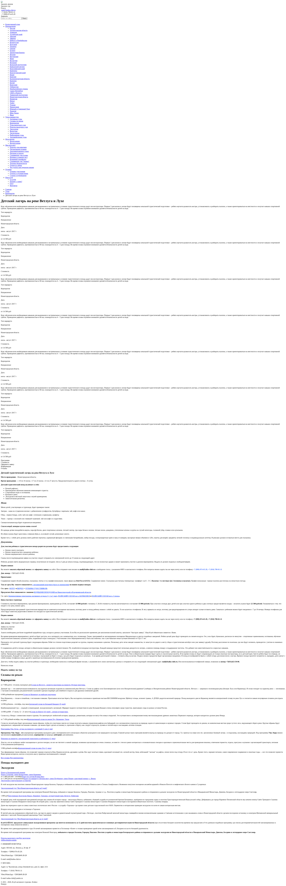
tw (5, 840)
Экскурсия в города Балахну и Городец (16, 781)
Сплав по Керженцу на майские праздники (39, 694)
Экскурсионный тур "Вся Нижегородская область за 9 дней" (24, 788)
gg (8, 840)
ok (7, 840)
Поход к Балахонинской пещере (13, 772)
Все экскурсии (24, 838)
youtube (14, 840)
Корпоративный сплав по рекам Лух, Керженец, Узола (48, 719)
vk (2, 840)
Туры (7, 191)
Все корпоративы (16, 758)
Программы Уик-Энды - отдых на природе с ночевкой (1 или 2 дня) (27, 729)
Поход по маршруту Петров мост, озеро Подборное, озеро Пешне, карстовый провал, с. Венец (60, 779)
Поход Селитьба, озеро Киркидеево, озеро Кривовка (21, 774)
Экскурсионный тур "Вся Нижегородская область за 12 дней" (24, 819)
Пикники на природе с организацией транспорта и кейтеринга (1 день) (28, 739)
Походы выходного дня (10, 838)
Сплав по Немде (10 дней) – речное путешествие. (49, 712)
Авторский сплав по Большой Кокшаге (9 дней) (47, 704)
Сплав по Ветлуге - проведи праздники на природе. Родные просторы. (58, 685)
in (10, 840)
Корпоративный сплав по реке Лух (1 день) (34, 748)
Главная (8, 189)
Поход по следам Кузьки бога (33, 777)
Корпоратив (10, 193)
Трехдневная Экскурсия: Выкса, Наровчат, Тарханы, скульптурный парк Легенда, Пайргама (43, 796)
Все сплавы (5, 758)
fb (3, 840)
